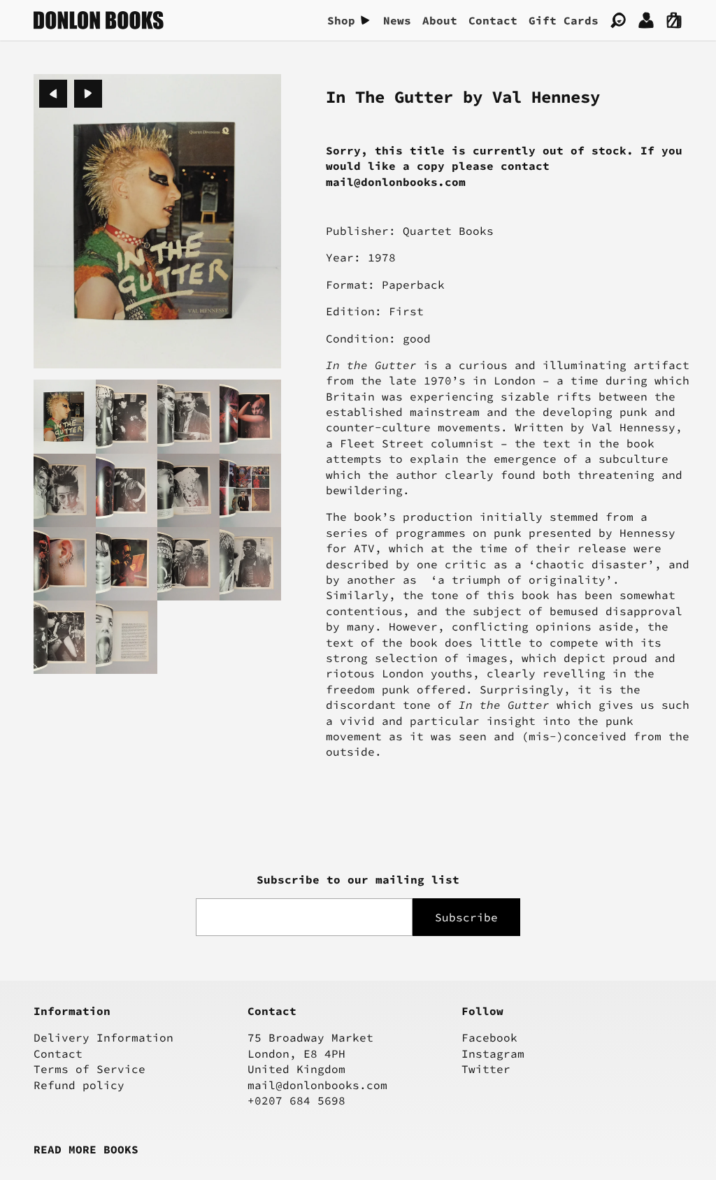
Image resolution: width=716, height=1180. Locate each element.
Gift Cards (564, 20)
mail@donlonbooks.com (317, 1085)
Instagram (492, 1053)
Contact (492, 20)
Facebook (489, 1037)
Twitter (485, 1069)
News (397, 20)
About (439, 20)
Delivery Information (103, 1037)
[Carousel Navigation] (70, 94)
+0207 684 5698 (296, 1100)
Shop (341, 20)
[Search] (618, 20)
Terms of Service (89, 1069)
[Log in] (646, 20)
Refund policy (79, 1085)
